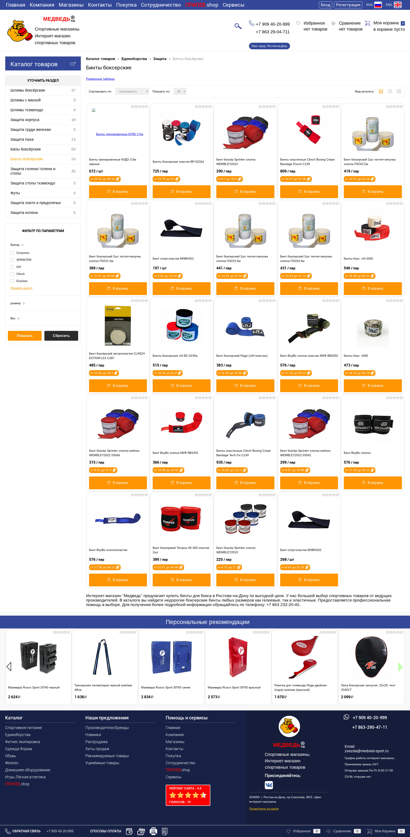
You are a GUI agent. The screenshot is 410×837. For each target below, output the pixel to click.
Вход (325, 4)
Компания (42, 5)
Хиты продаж (97, 748)
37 (73, 90)
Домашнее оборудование (27, 770)
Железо (11, 763)
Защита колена (24, 212)
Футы (15, 193)
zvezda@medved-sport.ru (367, 751)
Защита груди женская (30, 129)
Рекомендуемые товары (107, 756)
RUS (369, 4)
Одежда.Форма (18, 748)
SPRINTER (23, 259)
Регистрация (348, 4)
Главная (15, 5)
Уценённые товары (102, 763)
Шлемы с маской (25, 100)
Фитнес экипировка (22, 741)
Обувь (10, 756)
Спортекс (22, 252)
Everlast (21, 281)
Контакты (100, 5)
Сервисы (234, 5)
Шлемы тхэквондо (26, 110)
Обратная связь (26, 831)
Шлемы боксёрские (27, 90)
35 (73, 171)
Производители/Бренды (107, 727)
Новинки (93, 734)
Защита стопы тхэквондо (32, 183)
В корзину (120, 191)
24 (73, 159)
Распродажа (96, 741)
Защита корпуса (24, 120)
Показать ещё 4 (21, 288)
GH (18, 267)
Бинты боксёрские (26, 159)
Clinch (20, 274)
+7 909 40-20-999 (60, 831)
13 (73, 139)
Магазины (71, 5)
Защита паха (22, 139)
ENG (389, 4)
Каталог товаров (34, 64)
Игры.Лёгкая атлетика (25, 777)
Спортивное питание (23, 727)
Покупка (126, 5)
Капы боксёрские (25, 149)
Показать (25, 335)
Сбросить (61, 335)
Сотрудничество (161, 5)
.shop (201, 5)
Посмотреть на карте (264, 808)
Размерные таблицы (100, 78)
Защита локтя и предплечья (35, 203)
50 (73, 149)
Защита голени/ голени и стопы (32, 171)
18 (73, 120)
